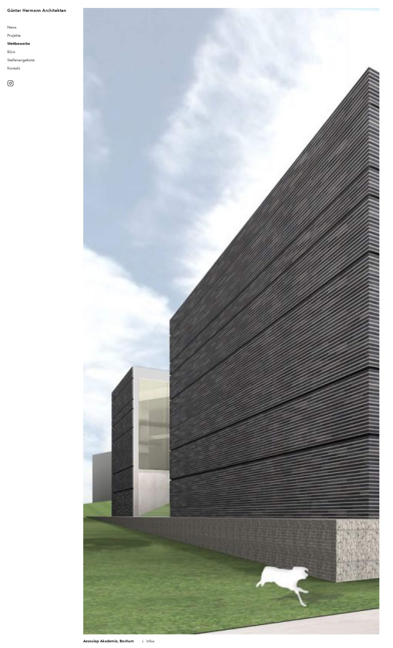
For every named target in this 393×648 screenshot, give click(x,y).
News (11, 27)
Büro (11, 52)
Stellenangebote (21, 60)
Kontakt (13, 68)
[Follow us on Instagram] (10, 83)
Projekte (14, 35)
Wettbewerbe (18, 43)
